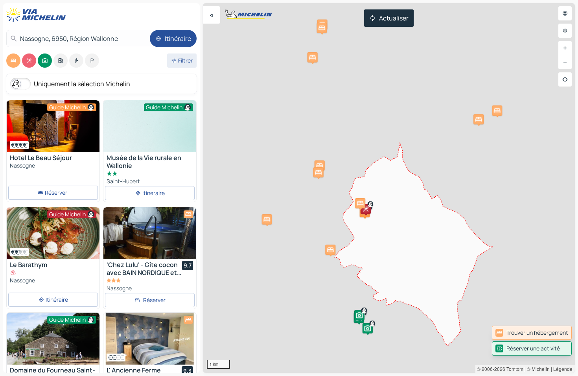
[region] (389, 188)
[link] (532, 333)
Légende (562, 368)
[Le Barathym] (53, 233)
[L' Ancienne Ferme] (149, 339)
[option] (13, 60)
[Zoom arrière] (565, 62)
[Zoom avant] (565, 48)
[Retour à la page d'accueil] (37, 15)
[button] (366, 209)
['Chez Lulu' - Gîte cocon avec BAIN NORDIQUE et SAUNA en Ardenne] (149, 233)
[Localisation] (565, 79)
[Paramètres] (565, 31)
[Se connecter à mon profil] (565, 13)
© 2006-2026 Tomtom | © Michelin (513, 368)
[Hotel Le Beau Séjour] (53, 126)
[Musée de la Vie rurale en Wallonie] (149, 135)
